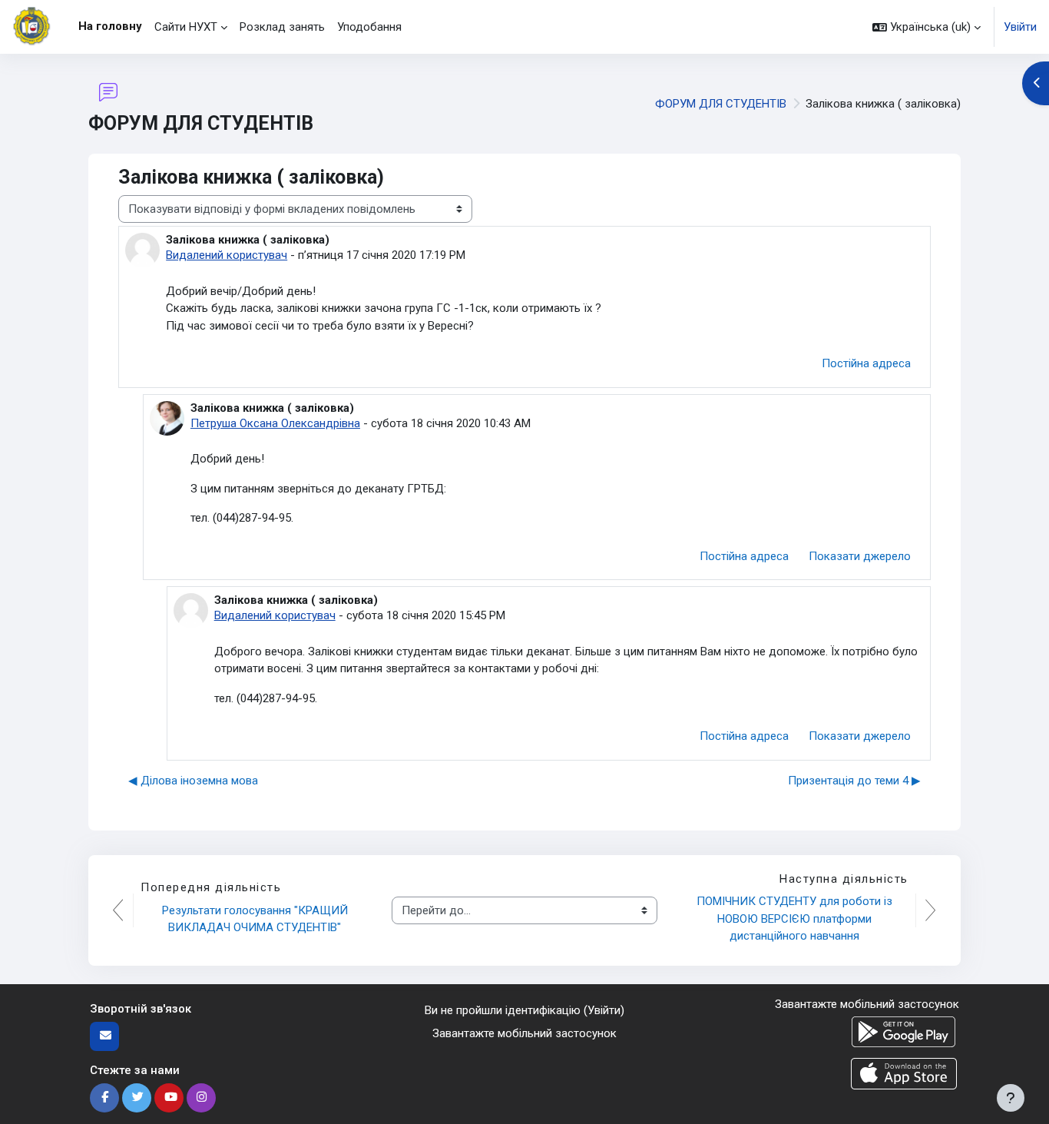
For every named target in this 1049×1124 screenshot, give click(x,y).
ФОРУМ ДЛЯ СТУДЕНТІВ (720, 104)
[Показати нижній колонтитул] (1010, 1098)
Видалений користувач (226, 255)
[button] (926, 27)
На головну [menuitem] (110, 26)
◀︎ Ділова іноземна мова (193, 780)
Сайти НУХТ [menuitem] (185, 27)
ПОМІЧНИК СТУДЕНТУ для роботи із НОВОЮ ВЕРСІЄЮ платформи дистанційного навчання (796, 918)
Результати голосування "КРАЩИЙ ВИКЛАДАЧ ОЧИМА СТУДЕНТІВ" (256, 919)
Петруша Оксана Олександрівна (275, 423)
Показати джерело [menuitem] (860, 556)
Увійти (1020, 27)
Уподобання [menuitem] (369, 27)
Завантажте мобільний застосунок (524, 1033)
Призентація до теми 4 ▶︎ (854, 780)
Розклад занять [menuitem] (282, 27)
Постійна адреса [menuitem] (866, 363)
